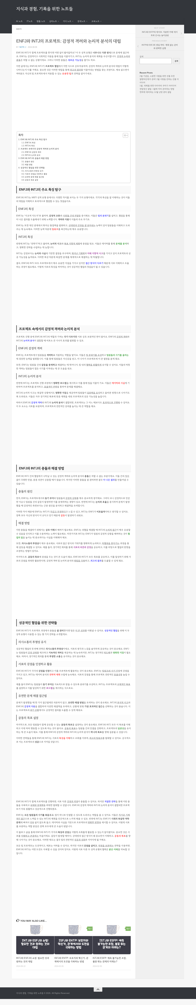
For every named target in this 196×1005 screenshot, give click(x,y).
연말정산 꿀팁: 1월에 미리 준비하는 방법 (157, 89)
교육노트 (95, 21)
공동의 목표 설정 (31, 180)
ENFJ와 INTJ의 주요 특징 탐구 (34, 139)
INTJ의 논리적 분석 (32, 155)
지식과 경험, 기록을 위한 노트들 (44, 8)
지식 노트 (67, 21)
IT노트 (30, 21)
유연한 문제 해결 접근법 (34, 177)
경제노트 (81, 21)
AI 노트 (19, 21)
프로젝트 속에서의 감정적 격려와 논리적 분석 (40, 149)
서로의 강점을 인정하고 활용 (36, 174)
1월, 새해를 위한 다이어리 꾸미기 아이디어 (158, 85)
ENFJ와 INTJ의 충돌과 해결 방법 (35, 158)
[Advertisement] (73, 105)
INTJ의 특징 (30, 146)
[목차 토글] (124, 135)
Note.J (22, 47)
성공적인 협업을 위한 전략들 (33, 167)
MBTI (19, 29)
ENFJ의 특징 (30, 143)
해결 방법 (28, 165)
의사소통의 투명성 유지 (34, 171)
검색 (141, 56)
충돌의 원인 (29, 162)
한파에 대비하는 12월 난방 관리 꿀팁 (155, 92)
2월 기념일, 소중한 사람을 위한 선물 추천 (157, 76)
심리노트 (53, 21)
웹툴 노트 (41, 21)
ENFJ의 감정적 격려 (33, 152)
